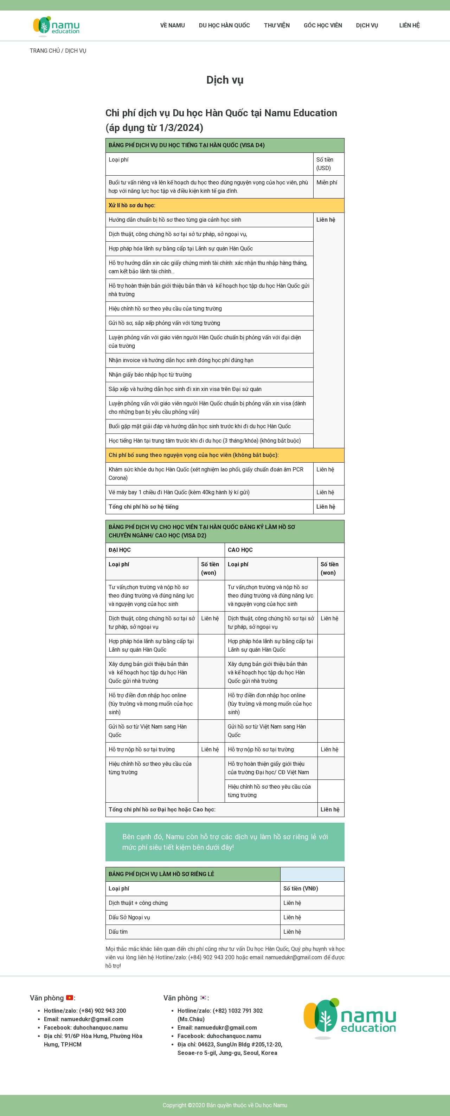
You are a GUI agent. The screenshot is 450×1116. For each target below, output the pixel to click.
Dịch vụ (367, 25)
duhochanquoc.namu (100, 1027)
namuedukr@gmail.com (293, 957)
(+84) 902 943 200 (211, 957)
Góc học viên (323, 25)
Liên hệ (409, 25)
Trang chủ (45, 50)
